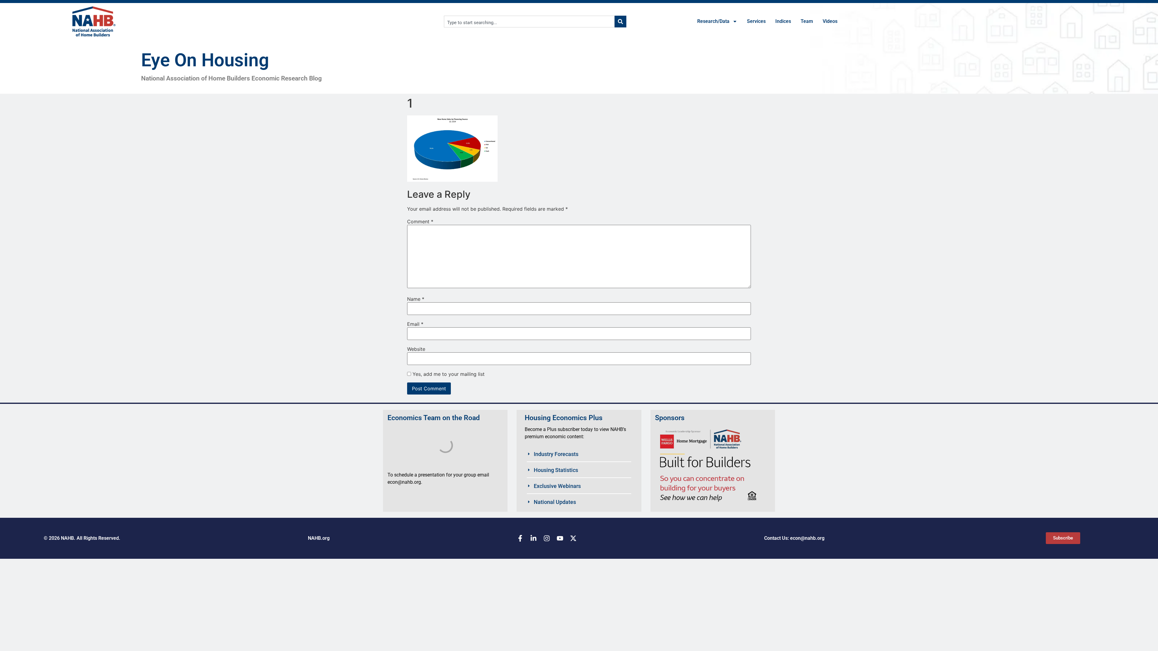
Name (415, 299)
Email (415, 324)
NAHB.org (319, 538)
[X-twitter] (573, 538)
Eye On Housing (205, 60)
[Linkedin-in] (533, 538)
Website (416, 349)
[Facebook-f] (520, 538)
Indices (783, 21)
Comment (420, 221)
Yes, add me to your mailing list (448, 374)
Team (807, 21)
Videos (830, 21)
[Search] (620, 21)
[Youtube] (560, 538)
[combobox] (529, 21)
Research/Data (713, 21)
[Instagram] (546, 538)
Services (756, 21)
